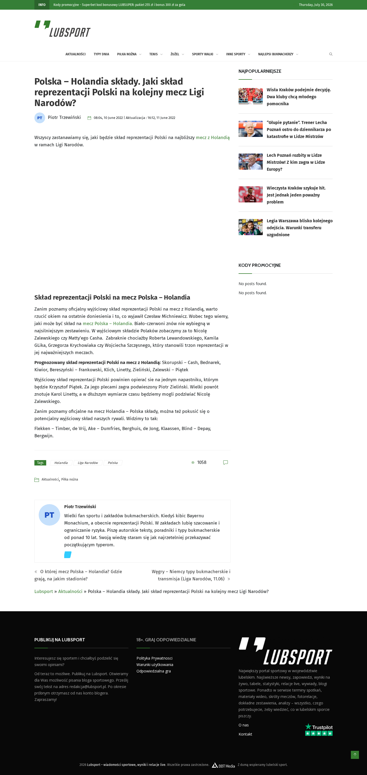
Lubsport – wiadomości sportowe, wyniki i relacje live (126, 764)
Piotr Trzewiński (80, 506)
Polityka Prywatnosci (154, 658)
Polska (113, 463)
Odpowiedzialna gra (153, 671)
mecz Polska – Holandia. (108, 323)
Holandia (61, 463)
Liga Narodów (88, 463)
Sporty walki (202, 54)
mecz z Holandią (213, 137)
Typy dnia (101, 54)
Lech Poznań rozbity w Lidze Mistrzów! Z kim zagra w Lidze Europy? (296, 162)
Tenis (153, 54)
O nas (244, 724)
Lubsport (43, 591)
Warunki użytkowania (154, 664)
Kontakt (245, 733)
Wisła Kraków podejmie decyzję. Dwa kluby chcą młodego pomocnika (299, 96)
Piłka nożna (126, 54)
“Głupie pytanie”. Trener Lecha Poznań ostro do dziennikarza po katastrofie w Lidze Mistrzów (299, 129)
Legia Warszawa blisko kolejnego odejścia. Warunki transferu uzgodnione (300, 227)
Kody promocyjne (66, 5)
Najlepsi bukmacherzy (275, 54)
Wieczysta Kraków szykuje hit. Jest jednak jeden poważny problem (296, 195)
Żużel (175, 54)
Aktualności (76, 54)
